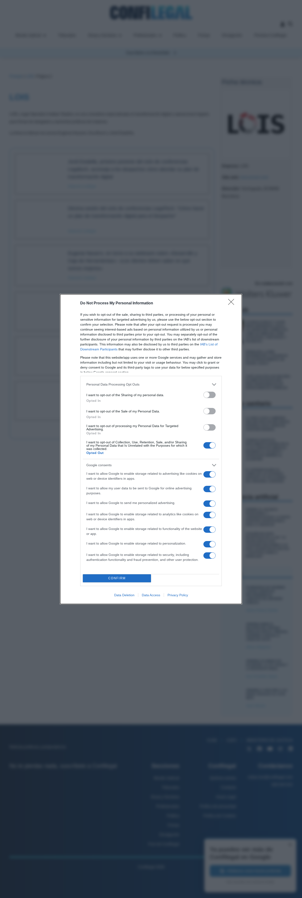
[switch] (209, 395)
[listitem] (151, 384)
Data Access (151, 595)
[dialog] (151, 449)
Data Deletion (124, 595)
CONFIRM (117, 578)
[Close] (232, 303)
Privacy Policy (178, 595)
